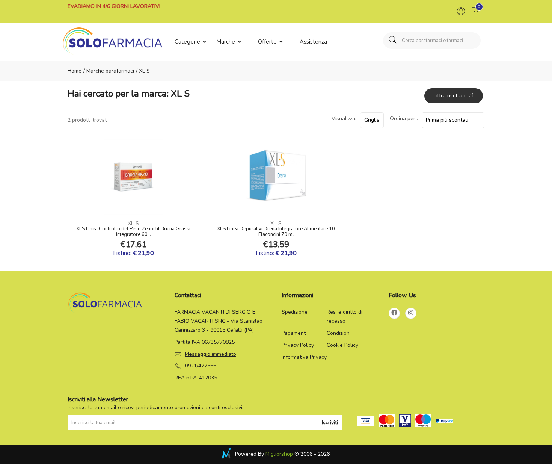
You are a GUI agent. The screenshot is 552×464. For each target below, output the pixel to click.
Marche (226, 41)
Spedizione (295, 312)
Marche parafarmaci (109, 70)
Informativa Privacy (304, 357)
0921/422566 (200, 365)
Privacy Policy (298, 345)
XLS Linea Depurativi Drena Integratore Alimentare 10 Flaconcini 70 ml (276, 231)
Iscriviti (330, 422)
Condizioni (339, 333)
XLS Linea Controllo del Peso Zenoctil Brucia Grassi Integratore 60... (133, 231)
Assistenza (313, 41)
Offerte (268, 41)
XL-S (133, 223)
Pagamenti (294, 333)
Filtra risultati (451, 95)
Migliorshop (279, 454)
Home (74, 70)
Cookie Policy (342, 345)
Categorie (188, 41)
